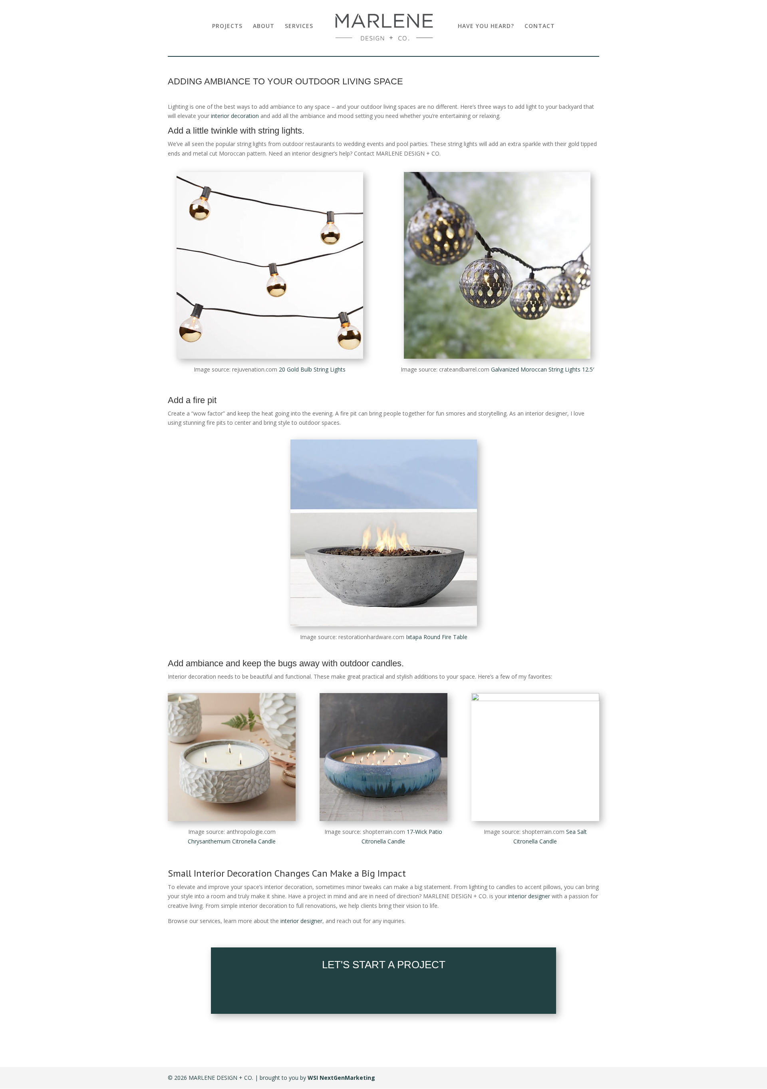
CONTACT (540, 26)
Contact (383, 991)
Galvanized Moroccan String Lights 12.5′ (542, 369)
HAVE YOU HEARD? (486, 26)
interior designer (529, 896)
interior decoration (235, 116)
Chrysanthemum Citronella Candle (232, 841)
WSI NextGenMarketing (341, 1077)
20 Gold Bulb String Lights (312, 369)
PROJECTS (227, 26)
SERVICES (299, 26)
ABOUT (263, 26)
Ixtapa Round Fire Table (436, 637)
